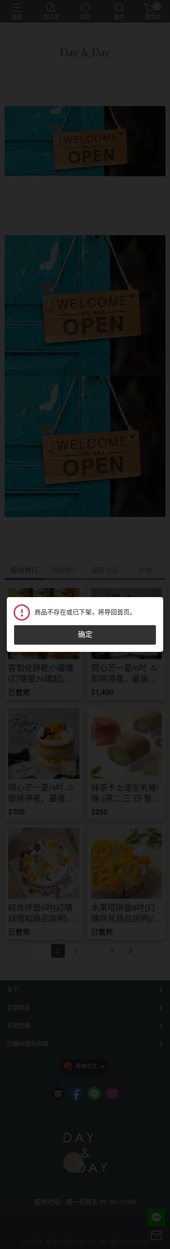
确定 (85, 634)
